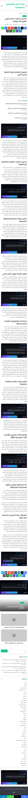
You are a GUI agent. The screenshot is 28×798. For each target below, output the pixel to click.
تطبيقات (24, 719)
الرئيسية (24, 13)
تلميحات (24, 731)
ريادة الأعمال (23, 736)
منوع (25, 754)
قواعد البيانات (23, 746)
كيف (25, 748)
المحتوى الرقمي (23, 711)
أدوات (25, 685)
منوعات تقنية (23, 759)
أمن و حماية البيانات (22, 690)
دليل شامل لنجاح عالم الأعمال (21, 118)
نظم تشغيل (24, 765)
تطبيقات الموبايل (23, 721)
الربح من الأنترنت (22, 704)
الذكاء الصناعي (23, 702)
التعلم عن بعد (23, 700)
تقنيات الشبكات (23, 725)
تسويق (24, 717)
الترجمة (24, 696)
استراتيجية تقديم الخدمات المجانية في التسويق (17, 108)
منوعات (24, 757)
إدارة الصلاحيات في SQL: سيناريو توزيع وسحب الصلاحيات (14, 672)
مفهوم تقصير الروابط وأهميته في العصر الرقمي (16, 670)
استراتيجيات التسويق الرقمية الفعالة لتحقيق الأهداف (16, 104)
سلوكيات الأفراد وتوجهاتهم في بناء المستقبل (17, 113)
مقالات (24, 750)
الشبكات (24, 708)
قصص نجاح (24, 744)
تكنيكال (24, 729)
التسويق (24, 698)
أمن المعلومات (23, 688)
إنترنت (25, 692)
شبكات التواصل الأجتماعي (21, 740)
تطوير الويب (23, 723)
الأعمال (20, 13)
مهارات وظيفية (23, 763)
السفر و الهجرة (23, 706)
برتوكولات (24, 713)
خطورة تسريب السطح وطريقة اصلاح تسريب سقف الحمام (14, 663)
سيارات (24, 738)
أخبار (25, 683)
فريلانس (24, 742)
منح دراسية (24, 752)
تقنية (25, 727)
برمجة (25, 715)
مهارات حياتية (23, 761)
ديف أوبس (24, 734)
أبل (25, 681)
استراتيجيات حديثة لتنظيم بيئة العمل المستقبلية (15, 607)
